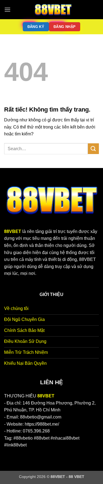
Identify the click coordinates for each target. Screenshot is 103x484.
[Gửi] (93, 148)
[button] (7, 9)
